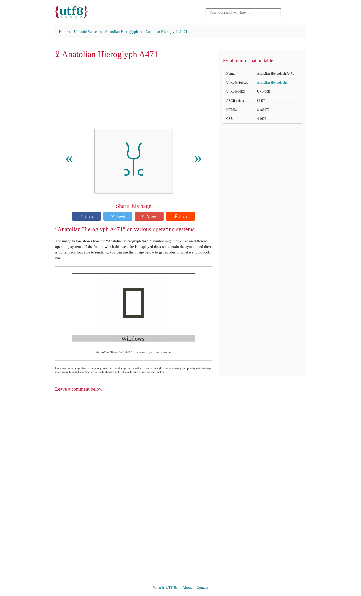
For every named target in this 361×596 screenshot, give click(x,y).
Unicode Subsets (86, 31)
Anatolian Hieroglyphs (122, 31)
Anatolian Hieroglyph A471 (166, 31)
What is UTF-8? (165, 587)
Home (63, 31)
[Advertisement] (133, 94)
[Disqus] (180, 449)
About (187, 587)
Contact (202, 587)
